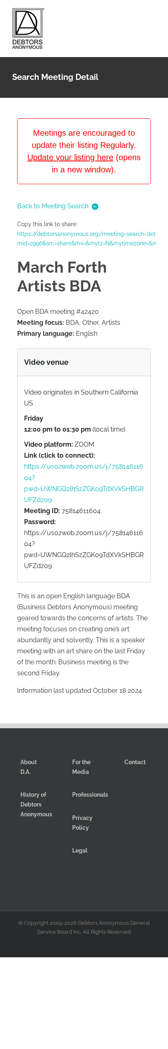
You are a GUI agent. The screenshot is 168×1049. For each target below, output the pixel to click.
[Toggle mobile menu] (152, 15)
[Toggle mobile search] (138, 15)
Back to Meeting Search (52, 206)
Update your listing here (70, 157)
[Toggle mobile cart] (123, 15)
